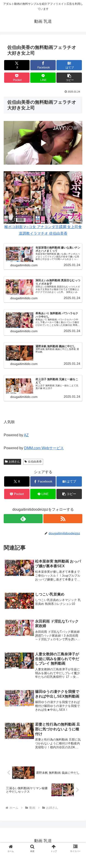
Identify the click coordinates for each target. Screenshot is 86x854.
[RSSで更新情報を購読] (62, 518)
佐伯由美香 (35, 461)
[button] (69, 78)
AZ (26, 435)
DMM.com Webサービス (44, 448)
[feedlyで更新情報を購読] (23, 518)
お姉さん (14, 461)
